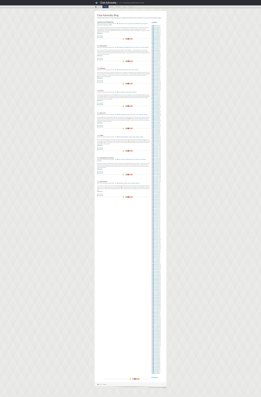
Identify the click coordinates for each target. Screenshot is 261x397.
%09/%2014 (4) (157, 196)
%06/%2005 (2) (157, 349)
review (143, 23)
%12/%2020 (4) (157, 97)
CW (121, 136)
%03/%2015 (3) (157, 188)
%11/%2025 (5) (157, 35)
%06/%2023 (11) (157, 62)
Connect (125, 6)
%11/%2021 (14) (157, 84)
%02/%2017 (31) (157, 156)
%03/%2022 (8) (157, 79)
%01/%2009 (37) (157, 290)
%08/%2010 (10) (157, 264)
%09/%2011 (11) (157, 246)
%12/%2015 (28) (157, 176)
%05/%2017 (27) (157, 152)
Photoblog (118, 6)
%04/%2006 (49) (157, 336)
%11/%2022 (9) (157, 68)
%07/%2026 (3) (157, 25)
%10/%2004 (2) (157, 356)
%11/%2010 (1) (157, 260)
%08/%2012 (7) (157, 231)
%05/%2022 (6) (157, 76)
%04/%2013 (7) (157, 220)
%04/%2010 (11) (157, 269)
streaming (141, 114)
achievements (121, 23)
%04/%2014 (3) (157, 203)
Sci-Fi (140, 47)
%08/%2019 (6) (157, 119)
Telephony (147, 47)
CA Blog (105, 6)
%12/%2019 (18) (157, 113)
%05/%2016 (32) (157, 169)
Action (126, 23)
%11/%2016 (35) (157, 160)
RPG (146, 23)
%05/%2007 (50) (157, 318)
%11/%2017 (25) (157, 144)
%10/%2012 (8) (157, 228)
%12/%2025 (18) (157, 33)
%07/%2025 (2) (157, 40)
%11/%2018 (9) (157, 131)
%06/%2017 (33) (157, 151)
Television (137, 69)
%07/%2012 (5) (157, 232)
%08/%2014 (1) (157, 198)
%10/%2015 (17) (157, 178)
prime (139, 159)
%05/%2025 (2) (157, 42)
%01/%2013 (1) (157, 224)
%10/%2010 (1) (157, 261)
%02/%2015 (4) (157, 189)
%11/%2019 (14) (157, 115)
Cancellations (121, 47)
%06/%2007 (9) (157, 316)
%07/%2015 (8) (157, 182)
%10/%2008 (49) (157, 294)
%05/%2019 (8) (157, 123)
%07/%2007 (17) (157, 315)
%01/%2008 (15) (157, 307)
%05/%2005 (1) (157, 351)
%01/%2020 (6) (157, 112)
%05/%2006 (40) (157, 334)
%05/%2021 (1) (157, 93)
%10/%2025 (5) (157, 36)
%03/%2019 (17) (157, 126)
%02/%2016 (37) (157, 173)
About (100, 6)
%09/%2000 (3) (157, 369)
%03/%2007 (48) (157, 320)
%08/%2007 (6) (157, 313)
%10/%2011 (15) (157, 244)
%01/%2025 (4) (157, 44)
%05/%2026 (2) (157, 28)
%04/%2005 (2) (157, 352)
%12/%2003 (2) (157, 366)
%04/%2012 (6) (157, 236)
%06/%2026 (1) (157, 27)
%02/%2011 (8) (157, 256)
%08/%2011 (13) (157, 247)
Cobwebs (131, 6)
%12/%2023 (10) (157, 54)
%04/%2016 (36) (157, 170)
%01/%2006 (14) (157, 340)
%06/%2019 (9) (157, 122)
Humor (133, 159)
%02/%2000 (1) (157, 373)
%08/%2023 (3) (157, 60)
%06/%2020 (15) (157, 105)
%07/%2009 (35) (157, 282)
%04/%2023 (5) (157, 64)
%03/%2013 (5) (157, 221)
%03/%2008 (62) (157, 304)
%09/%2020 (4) (157, 101)
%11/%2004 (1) (157, 355)
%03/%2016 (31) (157, 171)
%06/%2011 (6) (157, 250)
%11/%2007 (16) (157, 309)
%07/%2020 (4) (157, 104)
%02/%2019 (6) (157, 127)
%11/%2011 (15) (157, 243)
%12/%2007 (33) (157, 308)
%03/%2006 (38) (157, 337)
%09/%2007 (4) (157, 312)
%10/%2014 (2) (157, 195)
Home (95, 6)
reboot (130, 136)
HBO (126, 183)
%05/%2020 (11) (157, 107)
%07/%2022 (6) (157, 73)
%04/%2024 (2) (157, 53)
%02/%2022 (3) (157, 80)
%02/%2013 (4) (157, 222)
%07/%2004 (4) (157, 359)
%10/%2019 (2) (157, 116)
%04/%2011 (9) (157, 253)
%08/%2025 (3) (157, 39)
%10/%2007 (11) (157, 311)
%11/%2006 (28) (157, 326)
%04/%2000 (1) (157, 371)
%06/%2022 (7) (157, 75)
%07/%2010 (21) (157, 265)
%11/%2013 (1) (157, 210)
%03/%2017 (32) (157, 155)
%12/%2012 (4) (157, 225)
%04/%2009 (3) (157, 286)
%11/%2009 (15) (157, 276)
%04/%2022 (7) (157, 78)
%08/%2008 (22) (157, 297)
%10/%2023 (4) (157, 57)
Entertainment (139, 23)
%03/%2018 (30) (157, 138)
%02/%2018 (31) (157, 140)
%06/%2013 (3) (157, 217)
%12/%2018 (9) (157, 130)
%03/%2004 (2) (157, 362)
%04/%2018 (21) (157, 137)
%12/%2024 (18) (157, 46)
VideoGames (106, 24)
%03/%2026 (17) (157, 31)
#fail (119, 114)
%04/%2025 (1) (157, 43)
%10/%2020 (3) (157, 100)
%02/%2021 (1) (157, 94)
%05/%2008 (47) (157, 301)
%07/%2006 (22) (157, 331)
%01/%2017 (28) (157, 158)
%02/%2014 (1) (157, 206)
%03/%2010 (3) (157, 271)
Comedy (120, 69)
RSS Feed (155, 377)
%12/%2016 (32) (157, 159)
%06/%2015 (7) (157, 184)
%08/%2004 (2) (157, 358)
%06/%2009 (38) (157, 283)
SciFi (143, 47)
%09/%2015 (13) (157, 180)
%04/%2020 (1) (157, 108)
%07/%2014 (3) (157, 199)
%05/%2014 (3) (157, 202)
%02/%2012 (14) (157, 239)
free (132, 47)
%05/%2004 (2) (157, 360)
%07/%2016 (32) (157, 166)
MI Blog (111, 6)
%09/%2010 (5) (157, 262)
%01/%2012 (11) (157, 240)
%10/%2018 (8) (157, 133)
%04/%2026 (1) (157, 29)
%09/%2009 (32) (157, 279)
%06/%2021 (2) (157, 91)
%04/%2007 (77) (157, 319)
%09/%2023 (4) (157, 58)
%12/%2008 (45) (157, 291)
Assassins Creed (131, 23)
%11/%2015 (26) (157, 177)
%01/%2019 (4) (157, 129)
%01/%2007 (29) (157, 323)
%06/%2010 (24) (157, 267)
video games (100, 24)
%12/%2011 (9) (157, 242)
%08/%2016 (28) (157, 164)
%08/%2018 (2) (157, 134)
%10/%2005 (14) (157, 344)
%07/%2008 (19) (157, 298)
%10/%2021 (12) (157, 86)
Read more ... (100, 33)
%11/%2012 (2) (157, 227)
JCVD (136, 159)
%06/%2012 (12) (157, 233)
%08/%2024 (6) (157, 50)
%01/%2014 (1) (157, 207)
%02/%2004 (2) (157, 363)
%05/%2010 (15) (157, 268)
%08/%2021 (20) (157, 89)
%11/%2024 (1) (157, 47)
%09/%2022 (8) (157, 71)
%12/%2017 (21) (157, 142)
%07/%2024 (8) (157, 51)
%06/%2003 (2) (157, 367)
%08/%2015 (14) (157, 181)
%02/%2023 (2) (157, 65)
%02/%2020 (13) (157, 111)
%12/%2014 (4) (157, 192)
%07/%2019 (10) (157, 120)
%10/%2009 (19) (157, 278)
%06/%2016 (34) (157, 167)
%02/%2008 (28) (157, 305)
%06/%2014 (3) (157, 200)
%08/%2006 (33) (157, 330)
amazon (123, 159)
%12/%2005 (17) (157, 341)
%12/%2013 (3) (157, 209)
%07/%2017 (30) (157, 149)
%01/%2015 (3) (157, 191)
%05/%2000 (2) (157, 370)
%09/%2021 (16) (157, 87)
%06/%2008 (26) (157, 300)
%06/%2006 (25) (157, 333)
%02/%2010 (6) (157, 272)
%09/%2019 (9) (157, 118)
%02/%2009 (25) (157, 289)
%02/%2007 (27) (157, 322)
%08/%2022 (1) (157, 72)
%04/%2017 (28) (157, 153)
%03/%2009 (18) (157, 287)
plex (134, 47)
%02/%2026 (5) (157, 32)
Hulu (130, 69)
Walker (141, 136)
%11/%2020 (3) (157, 98)
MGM (128, 114)
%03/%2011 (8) (157, 254)
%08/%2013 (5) (157, 214)
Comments (100, 37)
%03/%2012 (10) (157, 238)
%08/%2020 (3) (157, 102)
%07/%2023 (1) (157, 61)
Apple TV (123, 92)
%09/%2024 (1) (157, 49)
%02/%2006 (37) (157, 338)
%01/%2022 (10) (157, 82)
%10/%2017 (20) (157, 145)
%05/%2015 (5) (157, 185)
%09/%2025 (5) (157, 38)
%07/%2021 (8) (157, 90)
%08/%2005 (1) (157, 347)
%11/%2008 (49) (157, 293)
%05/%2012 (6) (157, 235)
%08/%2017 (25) (157, 148)
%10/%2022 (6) (157, 69)
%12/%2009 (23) (157, 275)
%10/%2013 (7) (157, 211)
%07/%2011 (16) (157, 249)
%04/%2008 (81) (157, 302)
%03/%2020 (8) (157, 109)
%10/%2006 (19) (157, 327)
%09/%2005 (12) (157, 345)
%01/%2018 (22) (157, 141)
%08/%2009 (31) (157, 280)
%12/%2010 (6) (157, 258)
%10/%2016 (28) (157, 162)
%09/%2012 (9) (157, 229)
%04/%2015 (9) (157, 187)
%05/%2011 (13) (157, 251)
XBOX (110, 24)
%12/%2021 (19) (157, 83)
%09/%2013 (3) (157, 213)
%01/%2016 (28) (157, 174)
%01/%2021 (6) (157, 95)
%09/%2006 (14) (157, 329)
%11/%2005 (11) (157, 342)
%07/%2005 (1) (157, 348)
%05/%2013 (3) (157, 218)
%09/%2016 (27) (157, 163)
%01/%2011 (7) (157, 257)
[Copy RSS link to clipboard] (157, 377)
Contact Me (164, 387)
